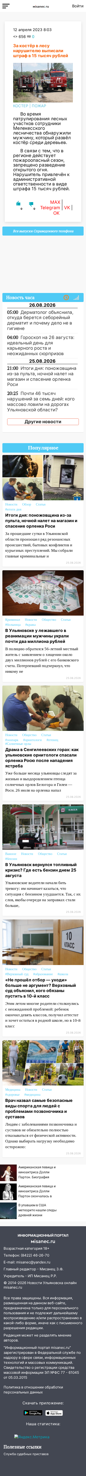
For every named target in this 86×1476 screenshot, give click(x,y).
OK (56, 213)
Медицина (12, 1089)
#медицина (32, 1094)
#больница (13, 625)
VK (67, 207)
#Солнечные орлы (18, 744)
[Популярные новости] (76, 298)
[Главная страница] (41, 6)
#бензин (11, 859)
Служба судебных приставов (26, 1454)
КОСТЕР (20, 105)
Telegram (50, 207)
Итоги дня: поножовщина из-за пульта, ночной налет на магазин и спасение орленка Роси (41, 521)
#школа (63, 974)
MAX (55, 202)
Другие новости (43, 421)
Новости (11, 504)
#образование (43, 974)
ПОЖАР (39, 105)
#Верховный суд (16, 974)
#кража (30, 625)
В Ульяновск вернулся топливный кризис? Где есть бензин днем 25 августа (41, 870)
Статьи (41, 504)
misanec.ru (13, 1287)
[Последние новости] (66, 298)
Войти (78, 6)
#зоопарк (11, 740)
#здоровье (12, 1094)
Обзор (26, 504)
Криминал (12, 620)
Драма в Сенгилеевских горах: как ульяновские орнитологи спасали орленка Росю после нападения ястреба (42, 757)
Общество (49, 620)
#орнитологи (32, 740)
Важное (10, 854)
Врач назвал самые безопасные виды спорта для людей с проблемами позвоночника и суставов (39, 1108)
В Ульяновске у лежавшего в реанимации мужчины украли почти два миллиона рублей (37, 636)
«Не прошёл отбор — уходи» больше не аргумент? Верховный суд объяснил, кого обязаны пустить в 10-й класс (40, 988)
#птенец (52, 740)
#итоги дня (13, 509)
